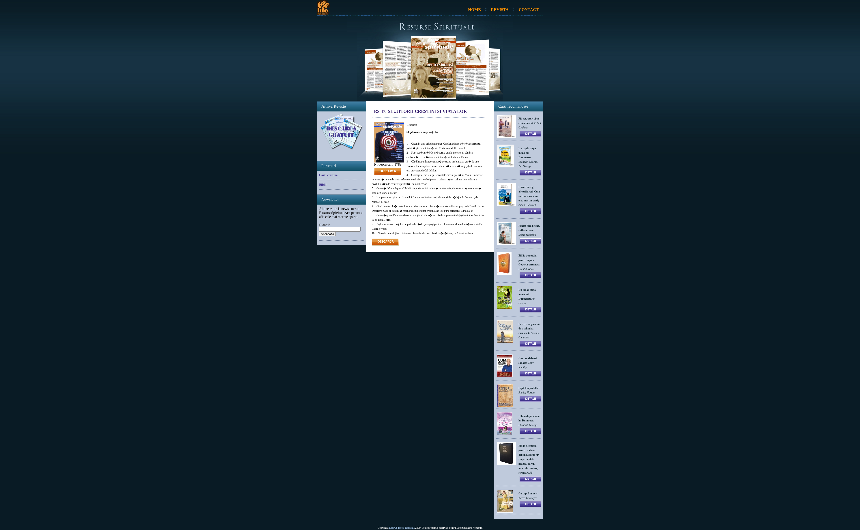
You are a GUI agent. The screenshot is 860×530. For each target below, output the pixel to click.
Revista (500, 9)
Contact (529, 9)
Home (474, 9)
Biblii (323, 184)
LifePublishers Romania (402, 527)
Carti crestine (328, 175)
